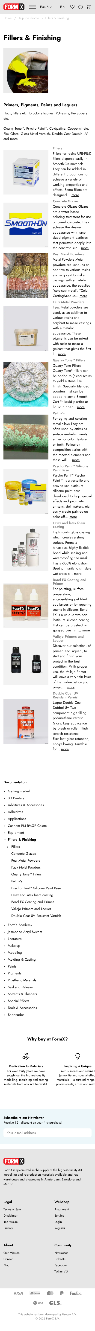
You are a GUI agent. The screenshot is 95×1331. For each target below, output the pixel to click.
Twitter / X (61, 1271)
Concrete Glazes (23, 853)
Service (59, 1215)
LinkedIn (59, 1259)
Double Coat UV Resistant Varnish (36, 915)
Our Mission (11, 1253)
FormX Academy (20, 924)
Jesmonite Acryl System (25, 931)
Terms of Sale (12, 1209)
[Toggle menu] (32, 7)
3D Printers (16, 798)
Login (58, 1222)
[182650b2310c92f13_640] (25, 70)
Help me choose (28, 18)
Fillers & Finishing (57, 18)
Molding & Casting (22, 959)
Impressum (10, 1222)
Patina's (16, 881)
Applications (17, 818)
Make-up (14, 945)
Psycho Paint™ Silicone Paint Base (36, 888)
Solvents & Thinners (22, 994)
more (75, 195)
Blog (6, 1265)
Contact (8, 1259)
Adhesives (15, 811)
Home (7, 18)
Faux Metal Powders (26, 867)
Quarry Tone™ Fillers (26, 874)
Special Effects (18, 1000)
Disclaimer (10, 1215)
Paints (12, 966)
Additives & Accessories (26, 805)
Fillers (15, 846)
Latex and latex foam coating (32, 895)
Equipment (16, 832)
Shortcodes (16, 1014)
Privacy (8, 1228)
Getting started (19, 791)
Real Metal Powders (25, 860)
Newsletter (61, 1253)
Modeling (15, 952)
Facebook (60, 1265)
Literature (15, 938)
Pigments (14, 973)
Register (59, 1228)
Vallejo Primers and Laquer (31, 908)
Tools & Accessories (22, 1007)
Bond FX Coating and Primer (32, 901)
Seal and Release (20, 987)
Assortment (61, 1209)
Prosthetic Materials (22, 980)
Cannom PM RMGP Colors (27, 825)
